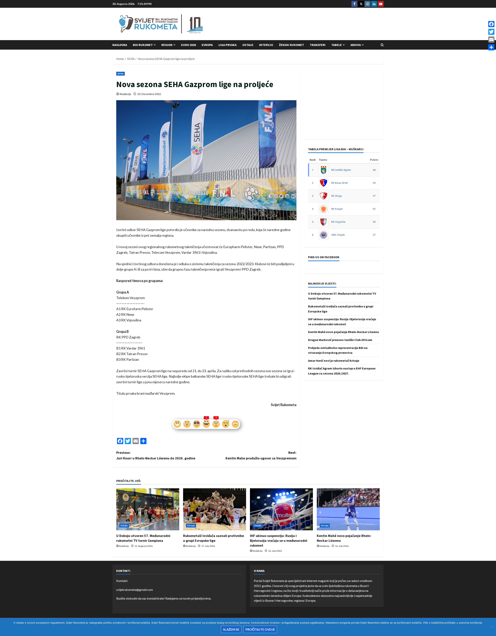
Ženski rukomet (291, 45)
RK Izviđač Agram (341, 169)
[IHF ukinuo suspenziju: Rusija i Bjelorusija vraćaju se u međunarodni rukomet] (281, 509)
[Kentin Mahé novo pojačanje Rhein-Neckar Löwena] (348, 509)
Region (166, 45)
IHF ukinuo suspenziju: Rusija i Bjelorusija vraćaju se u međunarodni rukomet (278, 540)
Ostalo (247, 45)
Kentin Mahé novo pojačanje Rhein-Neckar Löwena (343, 332)
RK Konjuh (337, 208)
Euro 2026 (188, 45)
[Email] (491, 39)
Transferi (318, 45)
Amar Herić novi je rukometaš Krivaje (333, 360)
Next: (261, 455)
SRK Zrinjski (338, 234)
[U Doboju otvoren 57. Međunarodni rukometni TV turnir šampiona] (147, 509)
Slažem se (231, 629)
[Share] (491, 47)
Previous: (155, 455)
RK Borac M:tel (339, 182)
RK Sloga (336, 195)
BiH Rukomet (143, 45)
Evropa (207, 45)
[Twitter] (491, 32)
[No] (491, 627)
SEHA (120, 73)
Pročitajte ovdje (260, 629)
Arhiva (355, 45)
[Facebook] (491, 24)
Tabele (336, 45)
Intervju (266, 45)
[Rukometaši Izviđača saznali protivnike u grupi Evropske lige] (214, 509)
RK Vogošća (338, 221)
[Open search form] (382, 45)
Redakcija (125, 94)
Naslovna (119, 45)
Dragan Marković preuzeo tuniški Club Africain (340, 340)
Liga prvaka (228, 45)
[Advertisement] (313, 24)
